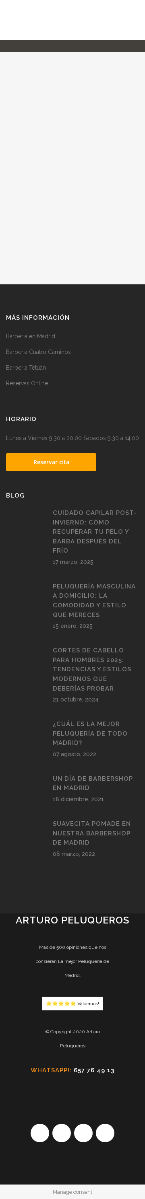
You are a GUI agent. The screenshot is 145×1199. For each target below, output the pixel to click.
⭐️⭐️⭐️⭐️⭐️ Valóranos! (72, 1003)
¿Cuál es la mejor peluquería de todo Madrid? (90, 733)
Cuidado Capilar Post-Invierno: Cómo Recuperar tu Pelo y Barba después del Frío (95, 531)
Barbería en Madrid (30, 336)
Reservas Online (27, 383)
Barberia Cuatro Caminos (38, 352)
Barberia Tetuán (26, 367)
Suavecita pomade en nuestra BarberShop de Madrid (92, 833)
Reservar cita (51, 462)
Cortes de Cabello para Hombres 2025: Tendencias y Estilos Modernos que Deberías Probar (92, 669)
